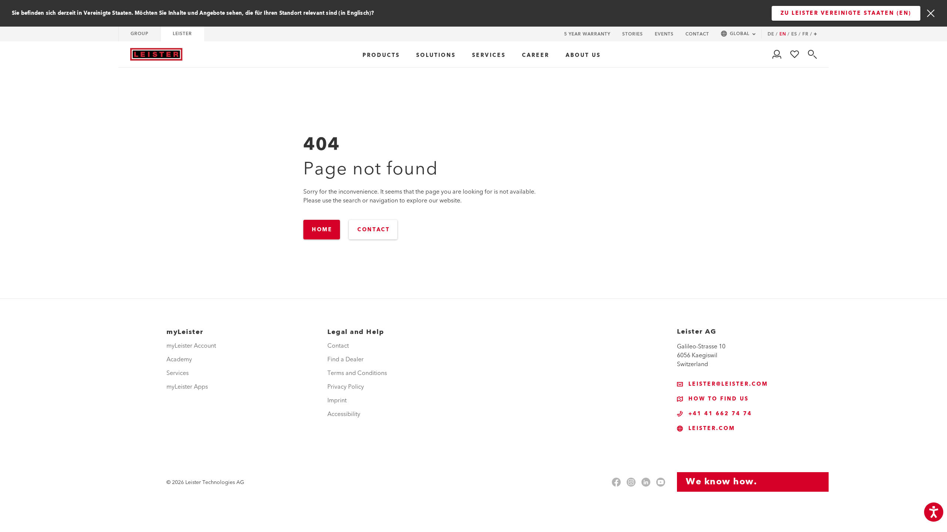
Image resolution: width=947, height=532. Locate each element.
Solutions (436, 55)
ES (796, 34)
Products (381, 55)
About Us (583, 55)
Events (664, 34)
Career (535, 55)
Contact (697, 34)
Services (489, 55)
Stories (632, 34)
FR (807, 34)
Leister (182, 34)
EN (784, 34)
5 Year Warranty (587, 34)
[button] (738, 34)
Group (139, 34)
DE (773, 34)
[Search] (812, 54)
